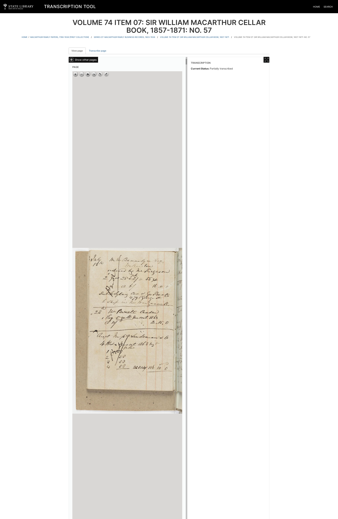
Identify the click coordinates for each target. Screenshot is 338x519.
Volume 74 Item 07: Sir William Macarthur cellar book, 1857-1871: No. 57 (272, 37)
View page (78, 50)
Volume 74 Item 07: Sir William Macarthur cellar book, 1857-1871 (194, 37)
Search (328, 6)
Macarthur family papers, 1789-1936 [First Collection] (59, 37)
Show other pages (86, 59)
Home (316, 6)
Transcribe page (97, 50)
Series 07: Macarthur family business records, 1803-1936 (124, 37)
